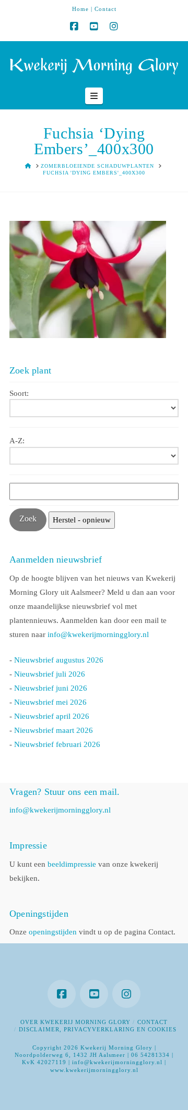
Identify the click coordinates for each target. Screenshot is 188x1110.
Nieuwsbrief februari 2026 (57, 744)
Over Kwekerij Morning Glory (75, 1022)
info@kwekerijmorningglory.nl (98, 634)
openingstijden (53, 932)
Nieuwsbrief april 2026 (51, 716)
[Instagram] (113, 26)
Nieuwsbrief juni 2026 (50, 688)
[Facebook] (74, 26)
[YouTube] (94, 26)
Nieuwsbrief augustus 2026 (58, 660)
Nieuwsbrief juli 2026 (49, 674)
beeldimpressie (72, 864)
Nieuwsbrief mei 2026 (50, 702)
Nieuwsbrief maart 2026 (53, 730)
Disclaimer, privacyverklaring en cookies (98, 1029)
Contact (105, 9)
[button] (94, 96)
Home (80, 9)
